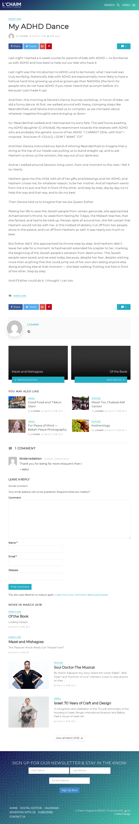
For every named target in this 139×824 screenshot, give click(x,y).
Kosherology (101, 425)
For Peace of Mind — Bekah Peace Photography (47, 427)
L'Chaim (23, 36)
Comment (14, 497)
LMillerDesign (122, 814)
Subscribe (45, 812)
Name (12, 542)
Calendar (51, 808)
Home (13, 808)
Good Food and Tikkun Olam (45, 404)
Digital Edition (31, 808)
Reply (25, 469)
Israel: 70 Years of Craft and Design (82, 703)
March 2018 (14, 19)
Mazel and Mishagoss (26, 642)
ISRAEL (31, 398)
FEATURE (96, 398)
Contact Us (17, 816)
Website (13, 570)
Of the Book (18, 616)
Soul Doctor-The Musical (74, 667)
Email (12, 556)
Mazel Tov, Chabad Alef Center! (108, 404)
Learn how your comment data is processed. (81, 594)
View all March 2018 (67, 738)
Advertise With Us (22, 812)
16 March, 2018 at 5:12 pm (57, 459)
